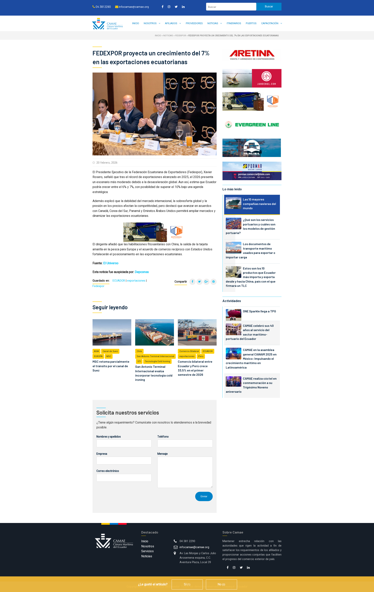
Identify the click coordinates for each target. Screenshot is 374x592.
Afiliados (171, 23)
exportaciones (136, 281)
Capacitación (269, 23)
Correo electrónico (107, 471)
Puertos (251, 23)
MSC (108, 356)
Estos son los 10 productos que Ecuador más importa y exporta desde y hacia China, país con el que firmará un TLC (251, 277)
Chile (139, 351)
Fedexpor (180, 35)
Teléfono (163, 437)
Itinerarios (234, 23)
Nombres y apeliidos (108, 437)
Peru (200, 356)
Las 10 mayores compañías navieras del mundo (259, 203)
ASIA (96, 351)
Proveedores (194, 23)
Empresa (101, 454)
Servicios (147, 551)
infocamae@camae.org (194, 547)
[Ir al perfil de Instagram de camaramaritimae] (169, 7)
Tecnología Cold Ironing (157, 361)
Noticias (212, 23)
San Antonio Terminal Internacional (155, 356)
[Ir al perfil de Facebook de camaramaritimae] (162, 7)
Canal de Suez (110, 351)
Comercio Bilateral (189, 351)
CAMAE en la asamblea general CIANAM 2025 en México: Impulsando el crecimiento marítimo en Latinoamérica (251, 358)
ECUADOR (119, 281)
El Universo (110, 263)
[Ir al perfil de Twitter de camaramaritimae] (176, 7)
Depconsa (142, 272)
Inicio (135, 23)
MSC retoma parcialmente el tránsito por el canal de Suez (111, 366)
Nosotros (150, 23)
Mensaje (162, 454)
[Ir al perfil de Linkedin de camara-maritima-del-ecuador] (183, 7)
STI (139, 361)
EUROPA (98, 356)
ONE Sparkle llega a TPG (259, 311)
